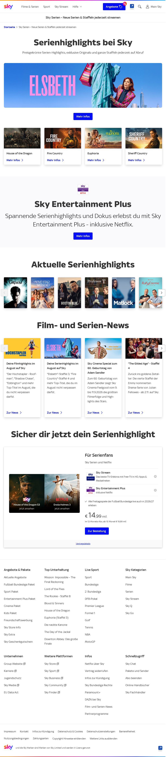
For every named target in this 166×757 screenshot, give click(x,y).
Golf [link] (87, 620)
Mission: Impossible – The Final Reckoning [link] (59, 580)
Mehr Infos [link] (83, 116)
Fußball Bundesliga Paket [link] (19, 584)
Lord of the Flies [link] (54, 589)
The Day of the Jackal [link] (57, 632)
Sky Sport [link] (50, 671)
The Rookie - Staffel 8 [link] (57, 596)
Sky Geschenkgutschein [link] (18, 641)
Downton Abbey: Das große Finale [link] (61, 641)
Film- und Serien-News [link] (98, 706)
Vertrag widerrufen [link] (96, 671)
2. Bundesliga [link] (93, 591)
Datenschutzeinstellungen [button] (101, 731)
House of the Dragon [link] (57, 610)
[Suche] (139, 6)
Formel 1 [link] (90, 613)
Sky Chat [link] (130, 663)
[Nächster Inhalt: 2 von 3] (161, 292)
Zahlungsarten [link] (41, 738)
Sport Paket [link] (11, 591)
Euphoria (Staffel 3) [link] (56, 617)
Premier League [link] (94, 606)
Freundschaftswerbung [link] (18, 620)
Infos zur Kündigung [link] (97, 678)
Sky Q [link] (128, 606)
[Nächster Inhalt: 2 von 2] (161, 348)
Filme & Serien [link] (30, 6)
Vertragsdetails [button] (83, 543)
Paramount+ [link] (93, 692)
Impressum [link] (10, 731)
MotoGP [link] (90, 641)
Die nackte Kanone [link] (55, 624)
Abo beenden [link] (133, 678)
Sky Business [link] (52, 678)
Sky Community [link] (53, 685)
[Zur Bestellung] (44, 493)
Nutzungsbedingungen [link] (16, 738)
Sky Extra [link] (9, 634)
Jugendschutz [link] (12, 678)
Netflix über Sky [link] (94, 663)
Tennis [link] (89, 627)
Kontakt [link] (24, 731)
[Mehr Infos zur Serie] (83, 85)
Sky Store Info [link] (12, 627)
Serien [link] (129, 591)
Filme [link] (128, 584)
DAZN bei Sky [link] (93, 699)
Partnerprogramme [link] (96, 713)
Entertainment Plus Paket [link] (19, 598)
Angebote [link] (112, 6)
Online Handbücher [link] (137, 685)
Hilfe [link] (75, 6)
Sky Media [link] (10, 685)
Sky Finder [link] (50, 692)
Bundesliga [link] (91, 584)
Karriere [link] (8, 671)
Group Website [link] (13, 663)
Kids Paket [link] (10, 613)
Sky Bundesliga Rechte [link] (98, 685)
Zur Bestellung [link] (97, 531)
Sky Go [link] (129, 613)
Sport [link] (46, 6)
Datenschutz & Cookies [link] (70, 731)
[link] (8, 6)
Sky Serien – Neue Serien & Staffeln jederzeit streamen (47, 27)
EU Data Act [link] (11, 692)
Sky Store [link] (50, 663)
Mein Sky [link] (130, 577)
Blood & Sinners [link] (54, 603)
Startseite (9, 27)
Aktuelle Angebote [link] (15, 577)
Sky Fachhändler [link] (135, 692)
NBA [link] (87, 634)
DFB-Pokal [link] (91, 598)
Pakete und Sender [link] (137, 671)
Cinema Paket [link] (12, 606)
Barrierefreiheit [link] (127, 731)
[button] (121, 476)
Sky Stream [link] (61, 6)
